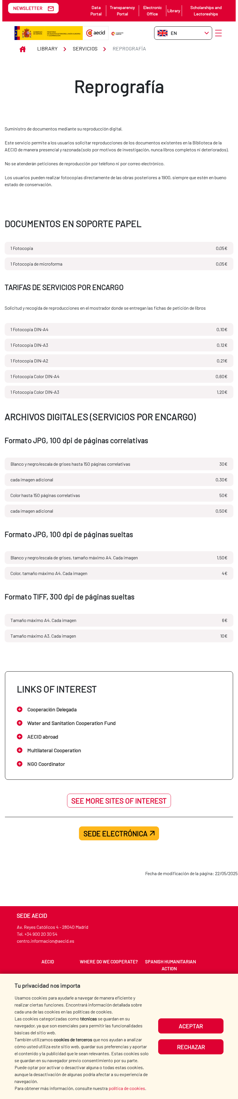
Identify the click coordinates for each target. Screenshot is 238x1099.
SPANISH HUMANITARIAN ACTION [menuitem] (170, 965)
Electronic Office (152, 10)
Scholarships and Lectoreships (206, 10)
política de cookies (127, 1088)
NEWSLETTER (27, 8)
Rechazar (191, 1046)
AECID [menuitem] (48, 961)
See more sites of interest (119, 800)
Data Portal (96, 10)
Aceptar (191, 1025)
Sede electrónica (115, 833)
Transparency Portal (122, 10)
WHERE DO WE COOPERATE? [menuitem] (109, 961)
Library (173, 10)
